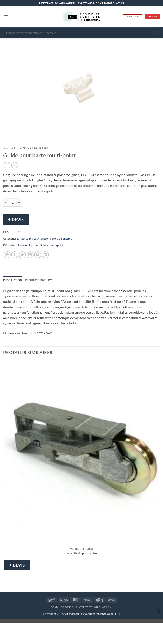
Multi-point (56, 245)
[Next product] (7, 165)
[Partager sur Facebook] (14, 254)
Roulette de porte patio (81, 553)
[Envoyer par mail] (30, 254)
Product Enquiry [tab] (38, 280)
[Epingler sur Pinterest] (37, 254)
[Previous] (7, 137)
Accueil (9, 148)
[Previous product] (14, 165)
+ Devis (16, 219)
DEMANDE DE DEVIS (64, 607)
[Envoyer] (154, 32)
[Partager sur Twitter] (22, 254)
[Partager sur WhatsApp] (7, 254)
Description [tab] (12, 280)
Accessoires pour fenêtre (33, 238)
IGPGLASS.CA (102, 607)
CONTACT (85, 607)
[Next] (19, 137)
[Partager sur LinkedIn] (45, 254)
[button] (5, 17)
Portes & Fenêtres (34, 148)
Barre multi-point (28, 245)
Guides (44, 245)
